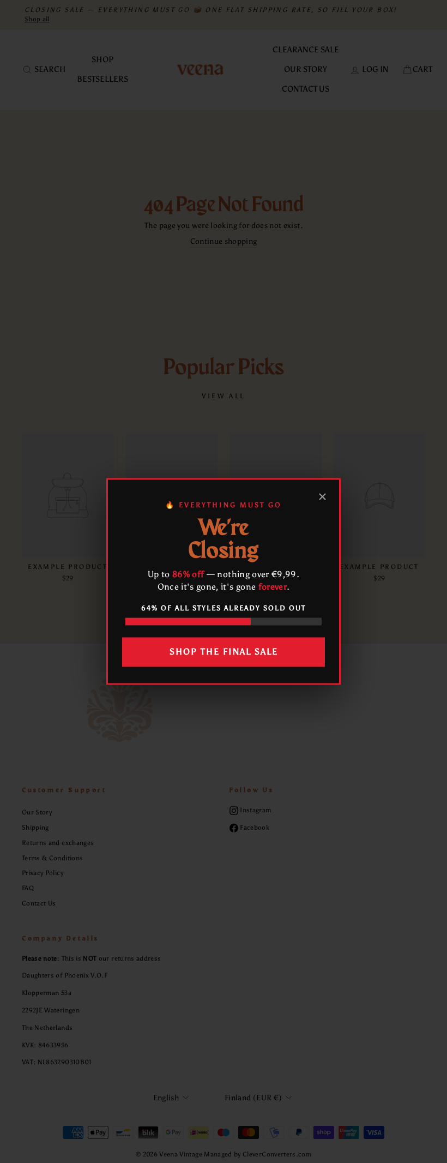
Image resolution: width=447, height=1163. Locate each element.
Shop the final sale (224, 651)
